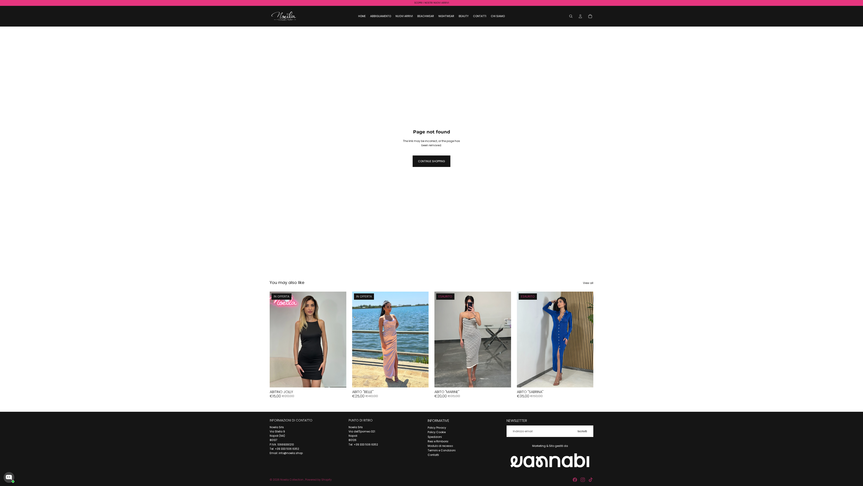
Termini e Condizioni (442, 450)
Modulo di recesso (440, 446)
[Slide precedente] (359, 339)
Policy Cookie (437, 432)
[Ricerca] (571, 16)
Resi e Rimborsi (438, 441)
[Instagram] (582, 479)
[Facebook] (575, 479)
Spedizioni (435, 437)
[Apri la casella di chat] (9, 477)
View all (588, 283)
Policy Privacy (437, 428)
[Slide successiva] (422, 339)
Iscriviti (582, 431)
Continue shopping (431, 161)
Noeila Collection (292, 480)
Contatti (433, 455)
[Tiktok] (590, 479)
